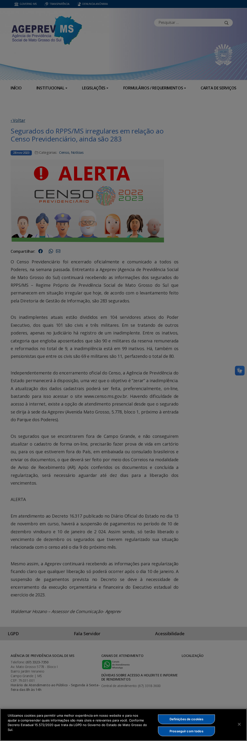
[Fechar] (239, 724)
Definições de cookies (187, 719)
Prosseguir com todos (186, 731)
